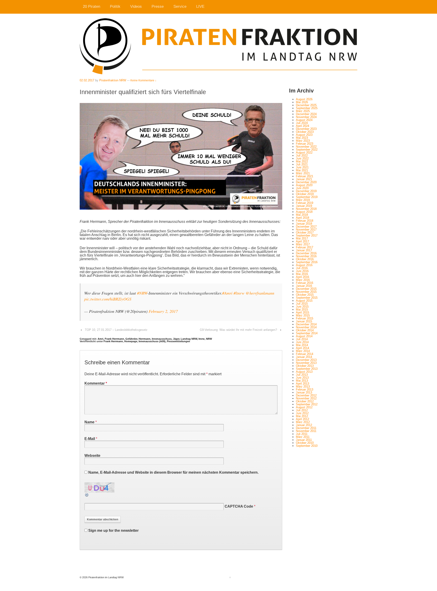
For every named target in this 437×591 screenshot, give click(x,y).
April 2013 (302, 383)
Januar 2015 (304, 321)
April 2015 (302, 312)
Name (89, 422)
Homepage (130, 341)
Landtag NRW (189, 338)
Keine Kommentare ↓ (143, 80)
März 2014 (303, 351)
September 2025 (307, 108)
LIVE (200, 6)
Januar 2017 (304, 250)
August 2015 (304, 300)
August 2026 (304, 99)
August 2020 (304, 185)
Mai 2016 (302, 274)
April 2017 (302, 241)
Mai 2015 (302, 309)
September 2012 (307, 404)
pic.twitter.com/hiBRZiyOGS (107, 299)
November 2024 (306, 117)
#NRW (142, 293)
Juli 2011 (301, 434)
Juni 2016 (302, 271)
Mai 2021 (302, 170)
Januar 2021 (304, 179)
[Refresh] (86, 495)
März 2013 (303, 386)
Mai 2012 (302, 416)
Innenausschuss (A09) (152, 341)
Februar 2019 (304, 203)
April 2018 (302, 217)
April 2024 (302, 126)
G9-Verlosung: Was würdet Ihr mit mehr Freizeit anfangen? (238, 329)
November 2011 (306, 431)
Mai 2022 (302, 161)
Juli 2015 (302, 303)
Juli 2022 (302, 155)
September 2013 (307, 368)
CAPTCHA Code (239, 506)
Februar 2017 (304, 247)
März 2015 (303, 315)
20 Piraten (91, 6)
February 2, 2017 (163, 311)
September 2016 (307, 262)
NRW (209, 338)
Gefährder (131, 338)
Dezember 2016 (306, 253)
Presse (158, 6)
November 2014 (306, 327)
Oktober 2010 (305, 443)
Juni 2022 (302, 158)
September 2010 (307, 445)
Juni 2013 (302, 377)
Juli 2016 (302, 268)
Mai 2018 (302, 214)
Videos (136, 6)
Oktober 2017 (305, 232)
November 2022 (306, 146)
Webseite (92, 455)
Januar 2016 (304, 286)
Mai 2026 (302, 102)
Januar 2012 (304, 425)
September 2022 (307, 149)
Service (179, 6)
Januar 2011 (304, 440)
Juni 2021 (302, 167)
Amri (100, 338)
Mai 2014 (302, 345)
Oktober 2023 (305, 132)
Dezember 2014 (306, 324)
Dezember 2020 (306, 182)
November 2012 (306, 398)
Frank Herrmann (114, 338)
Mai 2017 (302, 238)
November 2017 (306, 229)
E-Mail (89, 439)
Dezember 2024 (306, 114)
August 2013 (304, 371)
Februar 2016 (304, 283)
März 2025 (303, 111)
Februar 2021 (304, 176)
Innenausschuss (162, 338)
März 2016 (303, 280)
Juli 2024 (302, 123)
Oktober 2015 (305, 294)
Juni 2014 (302, 342)
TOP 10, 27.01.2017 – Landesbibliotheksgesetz (116, 329)
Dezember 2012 (306, 395)
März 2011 (303, 437)
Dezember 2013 (306, 360)
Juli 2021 (302, 164)
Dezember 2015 (306, 288)
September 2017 (307, 235)
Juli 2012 (302, 410)
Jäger (176, 338)
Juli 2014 (302, 339)
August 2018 (304, 211)
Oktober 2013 (305, 365)
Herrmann (144, 338)
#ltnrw (239, 293)
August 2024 (304, 120)
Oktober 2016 (305, 259)
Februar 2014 (304, 354)
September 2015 (307, 297)
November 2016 (306, 256)
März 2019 (303, 200)
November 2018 (306, 209)
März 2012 (303, 422)
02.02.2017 (87, 80)
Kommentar (95, 383)
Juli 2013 (302, 374)
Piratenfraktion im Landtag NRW (106, 577)
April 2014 (302, 348)
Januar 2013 (304, 392)
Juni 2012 (302, 413)
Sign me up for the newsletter (113, 530)
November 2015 (306, 291)
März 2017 (303, 244)
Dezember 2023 (306, 129)
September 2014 (307, 333)
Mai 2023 (302, 137)
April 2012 (302, 419)
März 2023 (303, 140)
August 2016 (304, 265)
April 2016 (302, 277)
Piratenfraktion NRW (112, 80)
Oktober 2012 (305, 401)
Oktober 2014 (305, 330)
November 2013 (306, 363)
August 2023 (304, 134)
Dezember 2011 (306, 428)
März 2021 (303, 173)
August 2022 (304, 152)
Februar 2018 (304, 220)
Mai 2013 (302, 380)
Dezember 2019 (306, 191)
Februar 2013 (304, 389)
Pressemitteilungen (178, 341)
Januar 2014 (304, 357)
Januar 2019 (304, 206)
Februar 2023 (304, 143)
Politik (115, 6)
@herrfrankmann (260, 293)
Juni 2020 (302, 188)
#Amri (227, 293)
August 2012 (304, 407)
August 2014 (304, 336)
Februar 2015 (304, 318)
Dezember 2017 (306, 226)
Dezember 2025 (306, 105)
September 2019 (307, 197)
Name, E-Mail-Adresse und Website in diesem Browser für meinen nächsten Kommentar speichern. (173, 472)
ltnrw (201, 338)
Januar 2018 (304, 223)
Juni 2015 (302, 306)
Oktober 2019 (305, 194)
